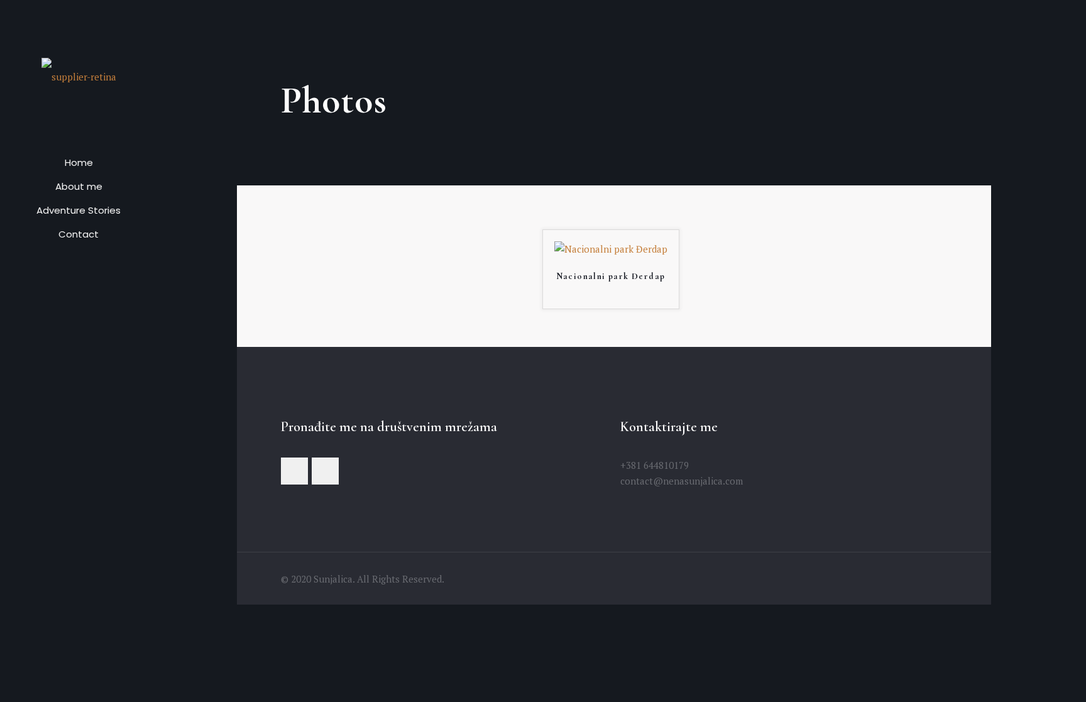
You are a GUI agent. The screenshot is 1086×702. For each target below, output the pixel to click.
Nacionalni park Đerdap (611, 276)
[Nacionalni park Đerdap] (610, 249)
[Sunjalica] (78, 75)
